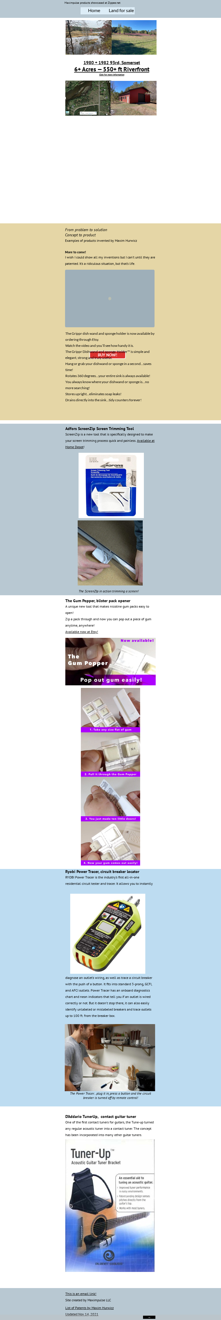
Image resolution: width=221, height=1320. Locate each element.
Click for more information (111, 74)
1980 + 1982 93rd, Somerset (111, 62)
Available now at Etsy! (81, 631)
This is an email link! (80, 1294)
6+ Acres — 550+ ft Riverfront (111, 69)
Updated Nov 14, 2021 (81, 1314)
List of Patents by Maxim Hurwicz (89, 1308)
